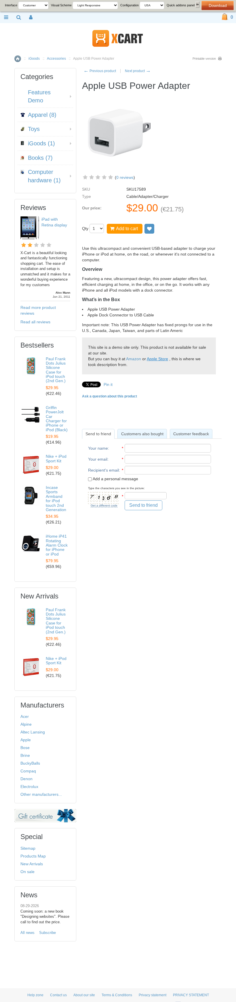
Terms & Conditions (117, 995)
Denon (26, 778)
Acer (24, 716)
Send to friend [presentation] (98, 433)
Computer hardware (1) (44, 176)
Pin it (108, 384)
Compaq (28, 771)
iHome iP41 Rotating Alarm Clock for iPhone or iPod (57, 545)
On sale (27, 871)
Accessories (56, 59)
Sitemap (27, 848)
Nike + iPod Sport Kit (56, 458)
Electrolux (29, 786)
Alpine (26, 724)
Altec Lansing (32, 732)
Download (218, 5)
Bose (25, 747)
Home (17, 58)
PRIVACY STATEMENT (191, 995)
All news (27, 932)
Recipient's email (103, 470)
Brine (25, 755)
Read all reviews (35, 322)
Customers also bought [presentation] (142, 433)
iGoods (34, 59)
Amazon (133, 358)
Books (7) (40, 158)
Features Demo (39, 96)
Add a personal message (115, 478)
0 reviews (125, 177)
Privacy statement (152, 995)
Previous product (99, 71)
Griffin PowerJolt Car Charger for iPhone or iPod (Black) (57, 418)
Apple (25, 740)
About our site (84, 995)
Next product (138, 71)
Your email (97, 459)
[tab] (98, 434)
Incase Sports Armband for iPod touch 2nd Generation (56, 498)
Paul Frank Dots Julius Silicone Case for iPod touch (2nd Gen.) (56, 369)
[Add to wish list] (149, 229)
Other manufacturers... (41, 794)
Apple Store (157, 358)
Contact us (58, 995)
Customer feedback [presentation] (191, 433)
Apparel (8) (42, 115)
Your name (98, 448)
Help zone (35, 995)
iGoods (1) (41, 143)
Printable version (204, 58)
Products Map (33, 856)
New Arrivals (31, 864)
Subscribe (47, 932)
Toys (34, 129)
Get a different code (104, 505)
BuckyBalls (30, 763)
